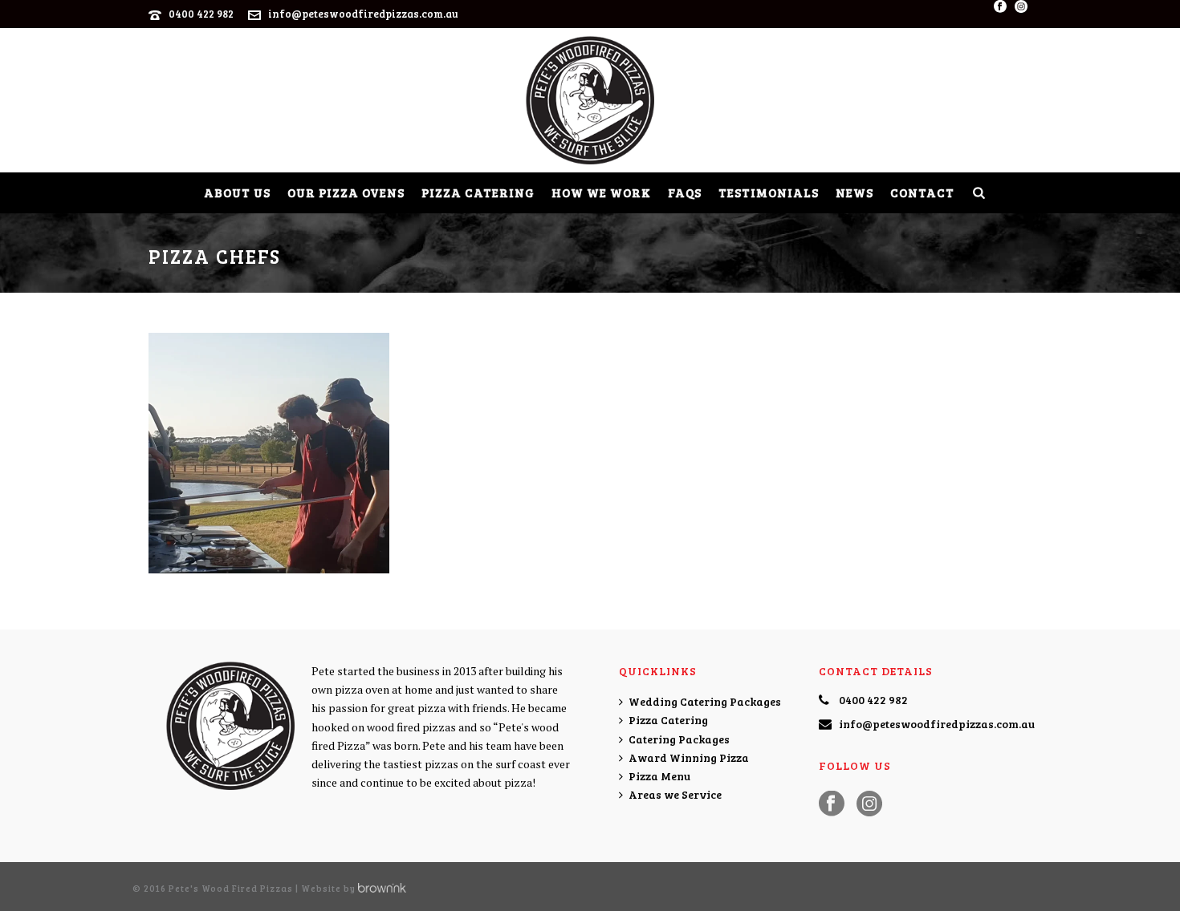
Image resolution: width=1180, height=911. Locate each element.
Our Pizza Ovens (346, 192)
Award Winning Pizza (689, 757)
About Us (237, 192)
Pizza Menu (659, 775)
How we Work (601, 192)
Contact (922, 192)
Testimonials (768, 192)
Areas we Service (675, 794)
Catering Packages (679, 739)
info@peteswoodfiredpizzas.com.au (363, 13)
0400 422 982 (201, 13)
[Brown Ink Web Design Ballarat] (382, 888)
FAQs (685, 192)
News (854, 192)
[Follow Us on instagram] (869, 804)
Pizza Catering (478, 192)
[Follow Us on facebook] (831, 804)
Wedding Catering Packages (705, 701)
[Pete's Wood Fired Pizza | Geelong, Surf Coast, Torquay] (590, 100)
